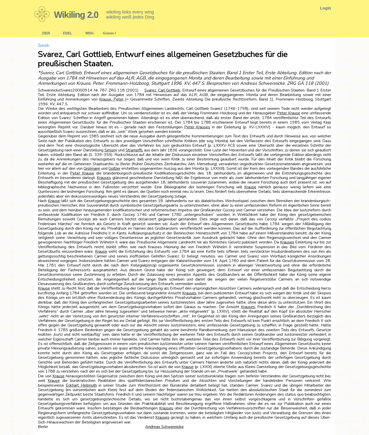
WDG (89, 33)
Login (325, 8)
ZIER (46, 33)
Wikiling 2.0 (76, 15)
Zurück (43, 45)
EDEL (67, 33)
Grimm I (109, 33)
